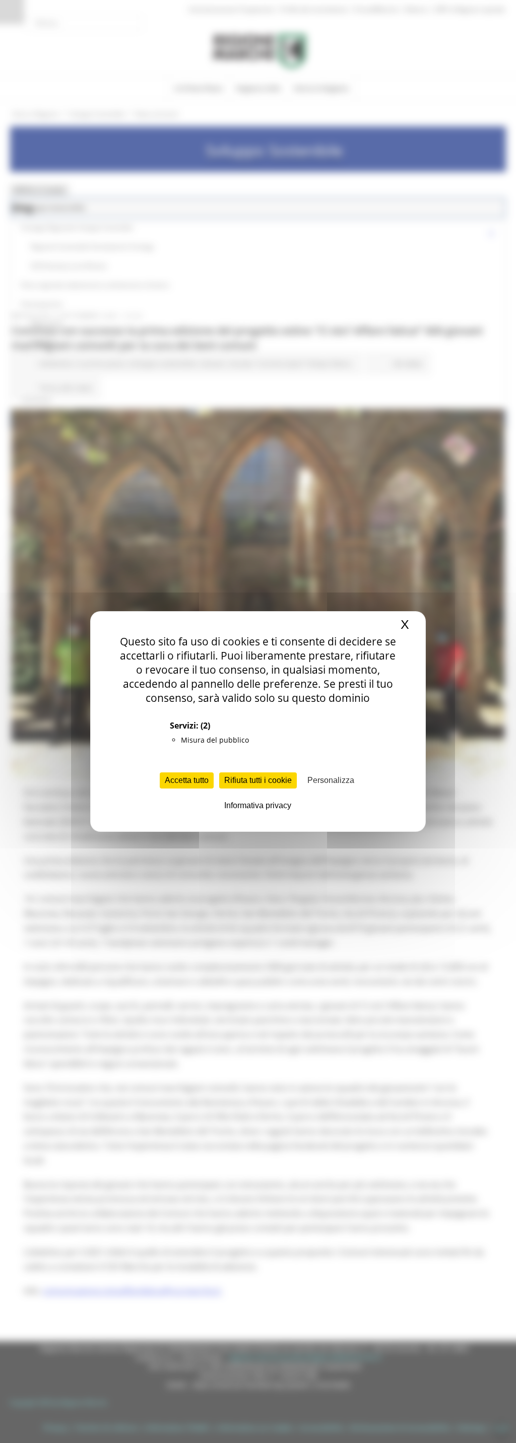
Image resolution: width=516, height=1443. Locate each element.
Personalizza (330, 780)
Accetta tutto (187, 780)
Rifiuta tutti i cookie (258, 780)
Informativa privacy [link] (257, 805)
